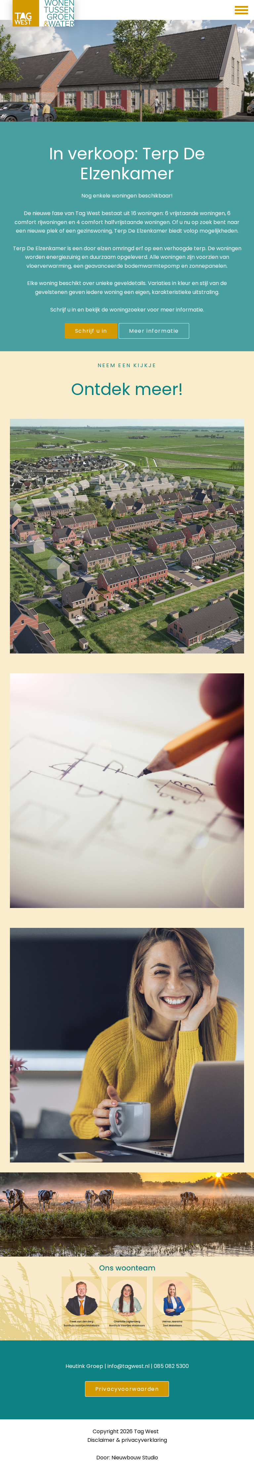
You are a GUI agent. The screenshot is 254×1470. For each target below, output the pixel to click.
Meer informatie (154, 331)
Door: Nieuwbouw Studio (127, 1457)
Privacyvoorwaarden (127, 1389)
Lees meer (127, 805)
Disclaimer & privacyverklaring (127, 1440)
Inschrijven (127, 1059)
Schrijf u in (91, 331)
